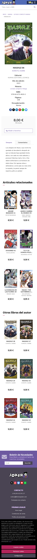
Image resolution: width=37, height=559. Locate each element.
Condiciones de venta (18, 514)
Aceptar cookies (18, 547)
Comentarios (22, 143)
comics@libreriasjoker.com (18, 497)
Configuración (18, 556)
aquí (10, 541)
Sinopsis (9, 143)
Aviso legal (18, 510)
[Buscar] (34, 7)
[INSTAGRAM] (15, 482)
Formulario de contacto (18, 500)
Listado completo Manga (22, 14)
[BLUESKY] (18, 482)
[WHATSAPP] (25, 482)
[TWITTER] (11, 482)
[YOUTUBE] (21, 482)
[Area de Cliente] (32, 2)
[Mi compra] (29, 2)
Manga (10, 14)
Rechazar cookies (18, 551)
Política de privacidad (18, 517)
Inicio (4, 14)
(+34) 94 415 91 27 (18, 493)
